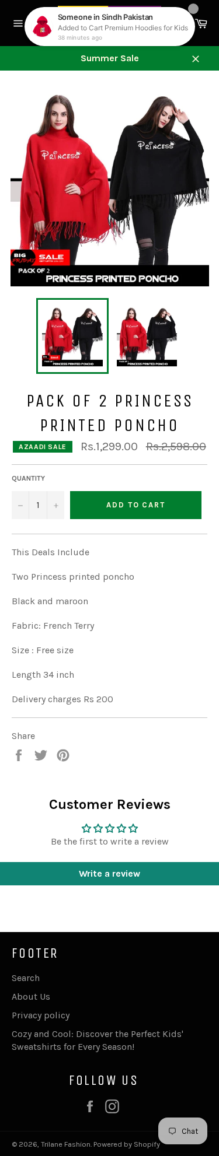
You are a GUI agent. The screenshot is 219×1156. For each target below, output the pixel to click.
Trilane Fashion (66, 1144)
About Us (31, 996)
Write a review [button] (109, 873)
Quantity (28, 478)
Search (26, 977)
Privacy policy (40, 1015)
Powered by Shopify (126, 1144)
